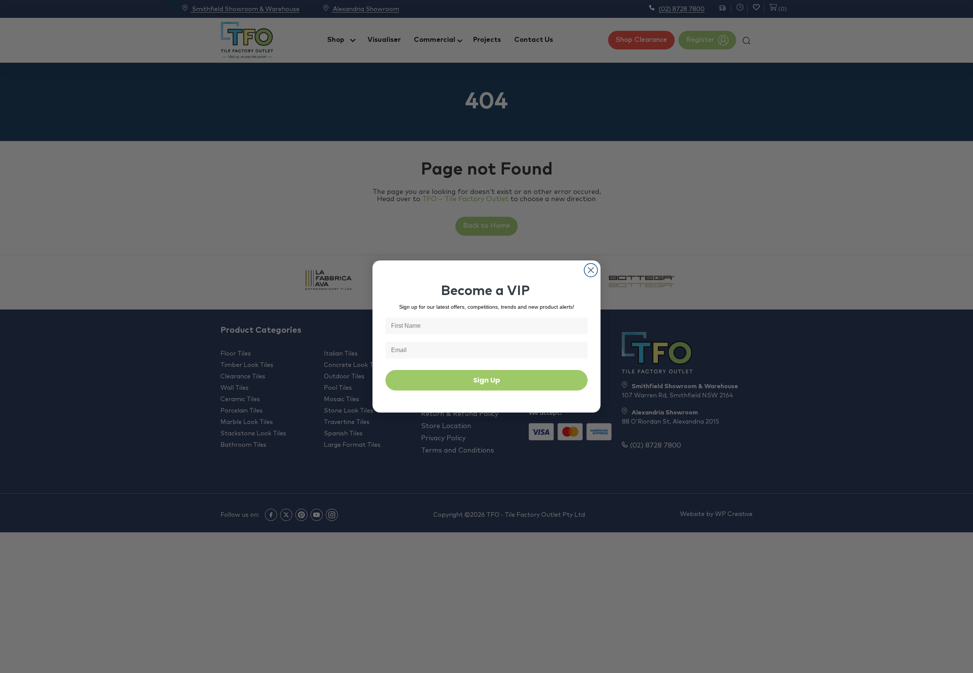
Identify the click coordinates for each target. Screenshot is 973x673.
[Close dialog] (590, 270)
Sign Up (486, 380)
